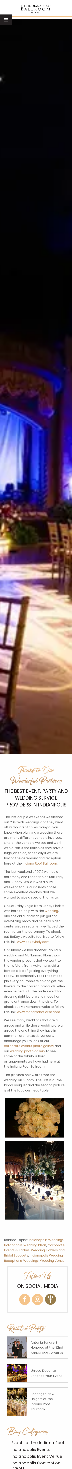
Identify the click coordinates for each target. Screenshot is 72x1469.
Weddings (31, 1260)
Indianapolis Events (30, 1449)
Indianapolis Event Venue (36, 1456)
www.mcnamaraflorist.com (38, 1012)
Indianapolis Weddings (46, 1240)
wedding (51, 911)
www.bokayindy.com (33, 942)
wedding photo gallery (27, 1051)
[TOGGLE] (6, 19)
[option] (36, 386)
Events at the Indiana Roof (37, 1442)
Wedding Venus (52, 1260)
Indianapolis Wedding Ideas (25, 1245)
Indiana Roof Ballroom (40, 863)
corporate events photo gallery (29, 1046)
